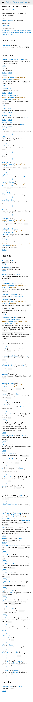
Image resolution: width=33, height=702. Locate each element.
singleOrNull (5, 218)
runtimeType (5, 200)
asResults (5, 294)
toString (4, 645)
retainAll (4, 564)
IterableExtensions (25, 30)
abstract (11, 9)
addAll (3, 267)
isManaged (5, 123)
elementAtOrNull (7, 383)
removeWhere (6, 555)
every (3, 394)
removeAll (5, 546)
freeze (4, 454)
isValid (4, 137)
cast (3, 308)
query (3, 513)
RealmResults (15, 294)
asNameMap (5, 283)
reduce (4, 528)
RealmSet (5, 45)
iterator (4, 146)
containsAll (5, 356)
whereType (5, 670)
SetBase (10, 20)
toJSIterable (5, 229)
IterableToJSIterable (8, 32)
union (3, 652)
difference (5, 365)
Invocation (14, 504)
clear (3, 342)
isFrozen (4, 115)
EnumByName (6, 30)
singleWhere (5, 582)
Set (9, 45)
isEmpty (4, 108)
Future (8, 242)
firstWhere (5, 414)
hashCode (5, 88)
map (3, 495)
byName (4, 299)
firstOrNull (5, 76)
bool (9, 108)
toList (3, 627)
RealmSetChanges (19, 59)
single (3, 209)
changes (4, 59)
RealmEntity (5, 25)
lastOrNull (5, 162)
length (3, 175)
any (3, 274)
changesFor (5, 317)
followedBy (5, 436)
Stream (11, 59)
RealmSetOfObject (7, 34)
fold (3, 423)
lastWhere (5, 477)
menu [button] (3, 2)
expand (4, 403)
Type (12, 200)
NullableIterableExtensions (23, 32)
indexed (4, 96)
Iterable (11, 78)
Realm (26, 117)
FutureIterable (14, 30)
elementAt (5, 374)
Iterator (10, 146)
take (3, 609)
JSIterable (14, 229)
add (3, 260)
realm (3, 193)
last (3, 155)
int (10, 88)
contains (4, 349)
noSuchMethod (6, 504)
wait (3, 242)
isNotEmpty (5, 130)
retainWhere (5, 573)
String (17, 283)
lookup (4, 486)
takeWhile (4, 618)
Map (13, 283)
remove (4, 538)
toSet (3, 636)
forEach (4, 445)
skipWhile (4, 600)
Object (4, 20)
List (12, 242)
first (3, 68)
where (3, 661)
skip (3, 591)
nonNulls (4, 182)
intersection (5, 459)
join (3, 468)
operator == (5, 686)
